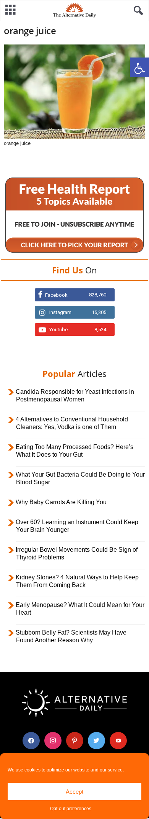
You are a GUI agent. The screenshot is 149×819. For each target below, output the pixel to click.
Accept (74, 791)
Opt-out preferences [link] (70, 808)
